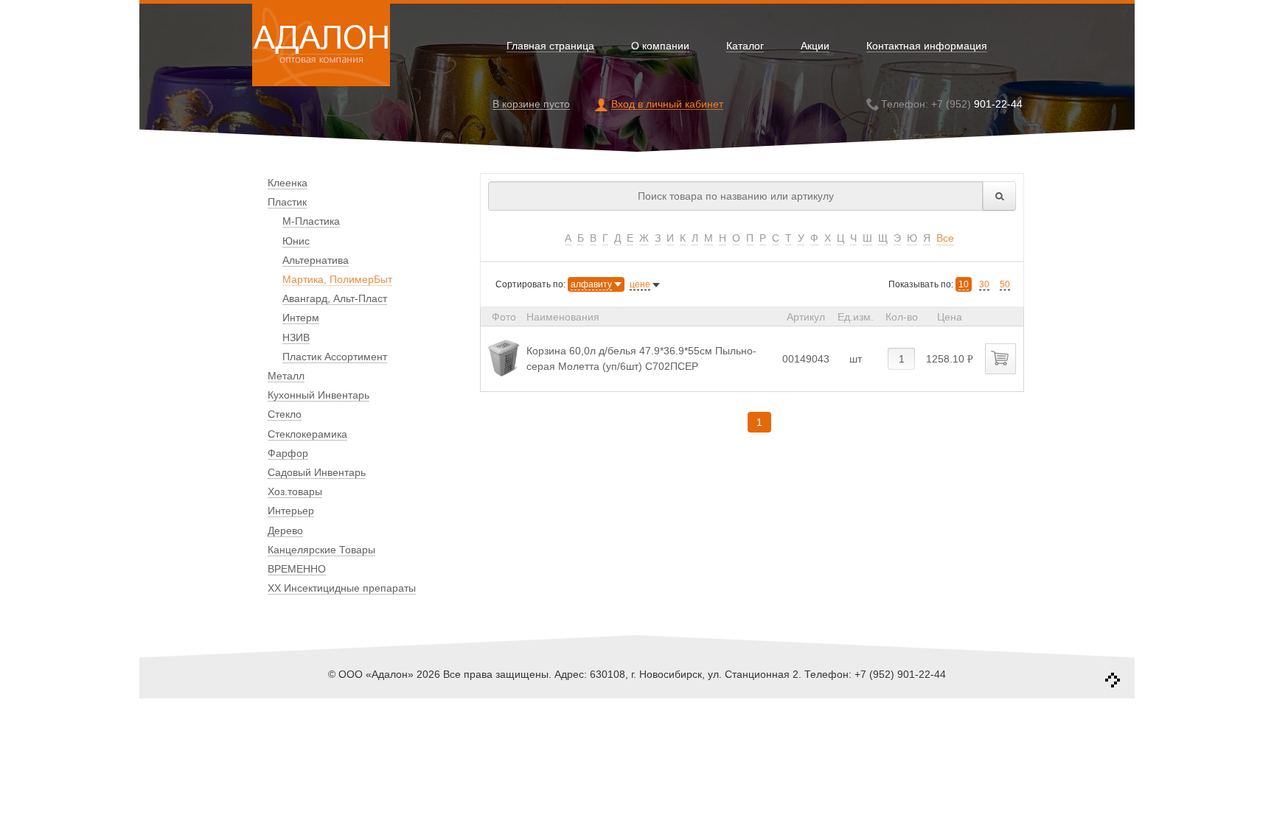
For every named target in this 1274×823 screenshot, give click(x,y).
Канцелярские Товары (321, 550)
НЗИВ (296, 337)
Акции (815, 46)
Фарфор (288, 453)
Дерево (285, 530)
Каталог (745, 46)
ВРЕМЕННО (297, 569)
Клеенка (287, 183)
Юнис (296, 241)
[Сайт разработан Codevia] (1112, 680)
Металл (286, 376)
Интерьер (291, 510)
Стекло (285, 414)
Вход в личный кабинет (667, 104)
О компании (660, 46)
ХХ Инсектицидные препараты (342, 588)
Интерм (300, 317)
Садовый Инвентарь (317, 472)
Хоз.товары (295, 491)
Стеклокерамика (307, 434)
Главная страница (550, 46)
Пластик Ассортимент (334, 357)
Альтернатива (315, 260)
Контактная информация (926, 46)
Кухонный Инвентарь (318, 395)
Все (945, 238)
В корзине (531, 104)
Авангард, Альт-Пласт (334, 298)
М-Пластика (311, 221)
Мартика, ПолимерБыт (337, 279)
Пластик (287, 202)
